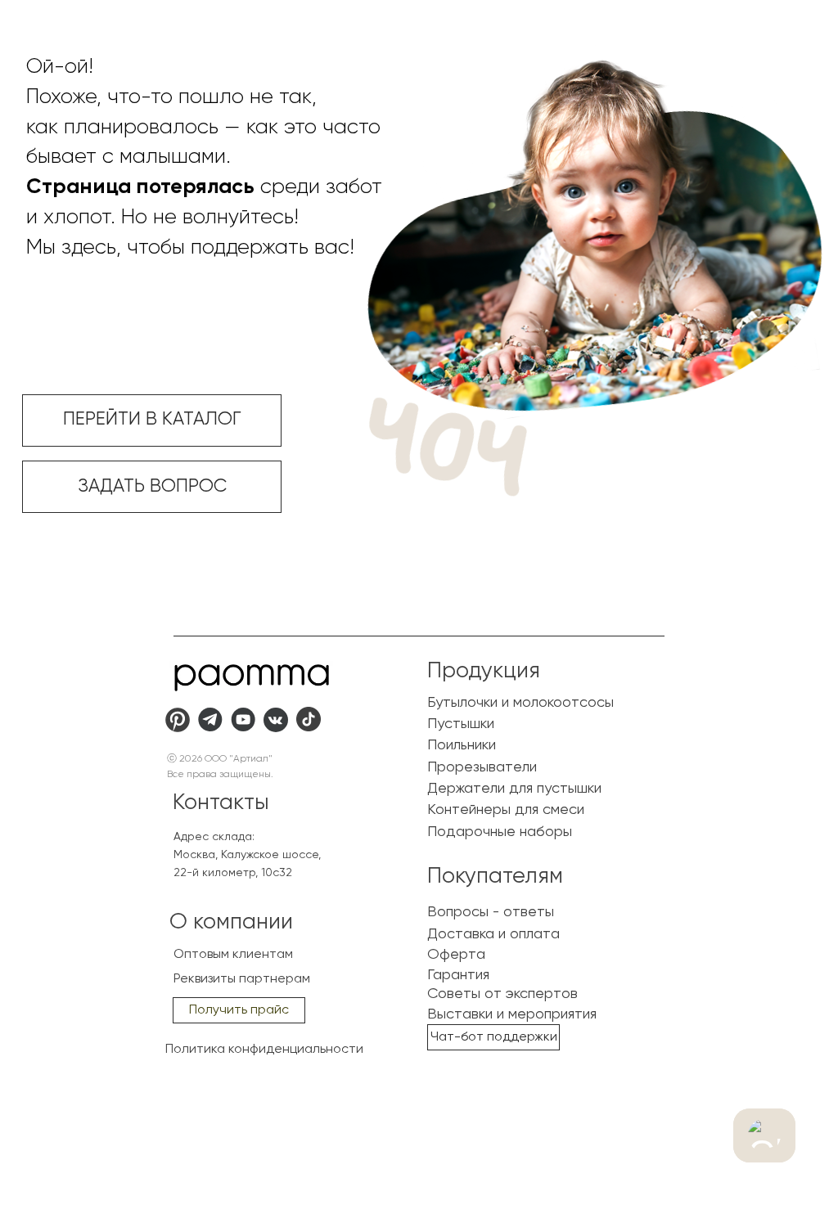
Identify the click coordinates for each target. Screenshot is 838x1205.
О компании (231, 922)
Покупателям (495, 877)
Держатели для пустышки (514, 788)
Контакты (221, 803)
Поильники (461, 745)
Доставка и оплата (493, 934)
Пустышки (460, 724)
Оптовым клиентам (233, 954)
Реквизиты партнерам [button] (241, 979)
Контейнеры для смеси (505, 810)
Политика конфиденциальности (264, 1049)
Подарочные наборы (499, 832)
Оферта (456, 954)
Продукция (483, 671)
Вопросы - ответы (490, 912)
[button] (239, 1010)
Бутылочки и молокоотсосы (520, 702)
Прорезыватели (482, 767)
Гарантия (458, 975)
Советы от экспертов (502, 994)
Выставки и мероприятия (512, 1014)
